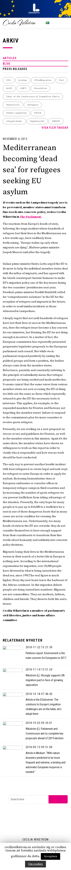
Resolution (40, 88)
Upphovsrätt (37, 121)
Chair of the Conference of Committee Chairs (33, 96)
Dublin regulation (16, 113)
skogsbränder (14, 121)
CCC (8, 80)
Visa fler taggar (55, 127)
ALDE (9, 88)
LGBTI (23, 88)
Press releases (15, 69)
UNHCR (56, 121)
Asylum (23, 80)
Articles (10, 58)
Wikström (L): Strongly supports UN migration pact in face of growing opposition (45, 680)
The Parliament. (31, 217)
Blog (6, 63)
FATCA (37, 113)
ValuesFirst (13, 105)
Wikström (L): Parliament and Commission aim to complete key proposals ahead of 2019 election (45, 733)
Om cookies (35, 864)
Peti (61, 80)
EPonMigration (43, 80)
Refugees (32, 105)
